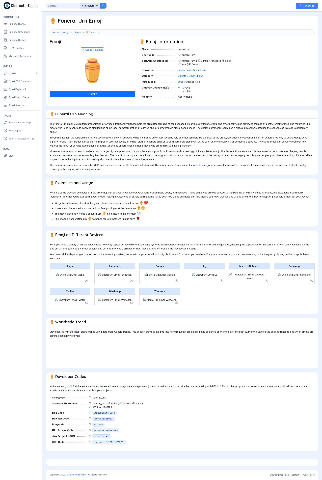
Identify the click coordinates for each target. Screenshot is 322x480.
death (189, 70)
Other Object (196, 75)
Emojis (66, 32)
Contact (295, 475)
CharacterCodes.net (76, 474)
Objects (78, 32)
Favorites (308, 5)
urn (204, 70)
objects (197, 165)
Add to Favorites (93, 49)
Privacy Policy (308, 475)
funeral (197, 70)
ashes (181, 70)
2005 (180, 81)
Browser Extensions (279, 475)
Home (56, 32)
